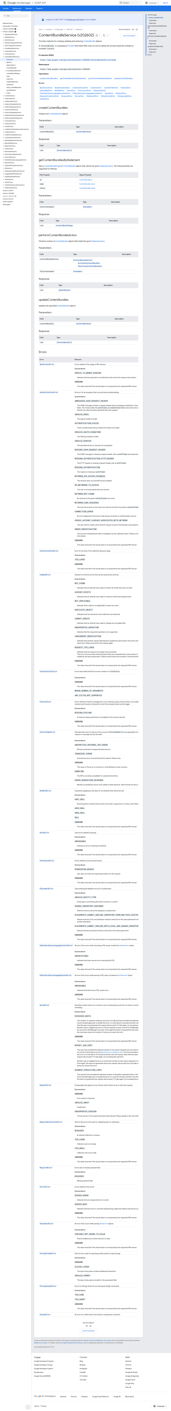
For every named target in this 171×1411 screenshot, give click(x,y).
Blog (81, 1361)
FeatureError (126, 88)
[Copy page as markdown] (104, 35)
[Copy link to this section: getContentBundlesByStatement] (82, 160)
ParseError (71, 90)
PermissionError (84, 90)
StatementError (92, 96)
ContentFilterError (111, 88)
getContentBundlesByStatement (73, 78)
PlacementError (99, 90)
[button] (15, 31)
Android (128, 1361)
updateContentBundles (123, 78)
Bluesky (82, 1365)
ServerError (79, 96)
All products (129, 1397)
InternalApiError (46, 90)
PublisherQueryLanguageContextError (55, 93)
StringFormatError (108, 96)
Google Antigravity (132, 1376)
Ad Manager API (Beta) (75, 20)
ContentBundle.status (87, 188)
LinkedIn (83, 1372)
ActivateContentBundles (89, 263)
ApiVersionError (46, 88)
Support (39, 8)
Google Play (129, 1383)
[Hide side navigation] (28, 1406)
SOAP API (40, 2)
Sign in (165, 3)
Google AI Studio (131, 1372)
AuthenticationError (62, 88)
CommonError (96, 88)
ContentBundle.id (85, 180)
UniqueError (44, 99)
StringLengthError (124, 96)
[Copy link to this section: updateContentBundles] (71, 300)
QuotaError (109, 93)
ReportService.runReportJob (111, 1052)
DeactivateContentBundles (90, 266)
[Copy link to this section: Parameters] (54, 120)
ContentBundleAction (82, 260)
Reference (17, 8)
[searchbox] (15, 16)
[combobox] (130, 3)
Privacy (43, 1406)
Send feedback (129, 36)
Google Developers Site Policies (71, 1343)
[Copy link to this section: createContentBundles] (70, 108)
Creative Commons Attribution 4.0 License (97, 1340)
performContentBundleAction (100, 78)
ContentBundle (89, 41)
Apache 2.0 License (40, 1343)
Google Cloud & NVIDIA (42, 1376)
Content (71, 46)
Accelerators (39, 1372)
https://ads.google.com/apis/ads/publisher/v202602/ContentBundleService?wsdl (78, 60)
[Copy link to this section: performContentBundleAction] (79, 235)
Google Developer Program (44, 1361)
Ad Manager (24, 2)
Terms (36, 1406)
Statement (87, 207)
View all (128, 1387)
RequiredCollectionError (49, 96)
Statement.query (106, 166)
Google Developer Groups (43, 1365)
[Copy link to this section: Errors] (49, 352)
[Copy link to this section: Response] (51, 139)
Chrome (128, 1365)
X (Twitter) (84, 1376)
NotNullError (59, 90)
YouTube (83, 1380)
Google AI (117, 1397)
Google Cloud (130, 1380)
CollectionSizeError (80, 88)
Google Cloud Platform (100, 1397)
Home (41, 29)
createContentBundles (49, 78)
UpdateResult (64, 290)
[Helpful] (133, 29)
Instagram (83, 1369)
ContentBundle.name (87, 184)
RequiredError (66, 96)
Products (49, 29)
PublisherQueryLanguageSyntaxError (87, 93)
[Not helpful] (136, 29)
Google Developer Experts (43, 1369)
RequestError (121, 93)
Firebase (128, 1369)
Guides (6, 8)
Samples (28, 8)
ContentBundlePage (52, 166)
